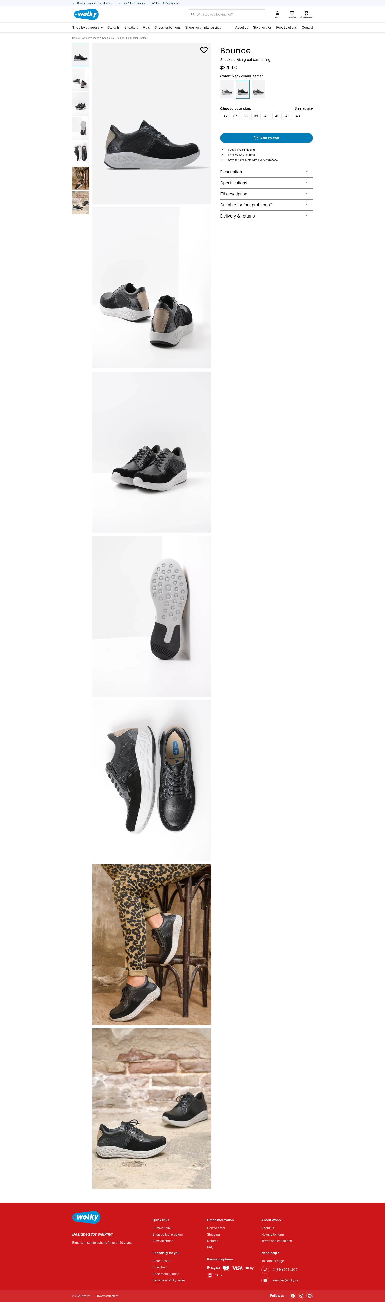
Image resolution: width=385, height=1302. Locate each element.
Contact (307, 27)
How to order (216, 1228)
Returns (212, 1241)
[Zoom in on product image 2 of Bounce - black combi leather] (151, 287)
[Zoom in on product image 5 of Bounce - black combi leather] (151, 780)
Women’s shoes (90, 38)
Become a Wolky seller (168, 1280)
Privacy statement (106, 1295)
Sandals (114, 27)
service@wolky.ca (285, 1280)
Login (277, 17)
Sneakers (131, 27)
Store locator (262, 27)
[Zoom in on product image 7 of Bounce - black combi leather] (151, 1108)
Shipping (213, 1234)
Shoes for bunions (167, 27)
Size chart (159, 1267)
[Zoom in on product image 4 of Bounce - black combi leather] (151, 616)
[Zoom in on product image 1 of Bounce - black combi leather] (151, 123)
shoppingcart (306, 17)
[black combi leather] (243, 89)
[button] (204, 49)
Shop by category (85, 27)
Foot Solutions (286, 27)
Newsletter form (272, 1234)
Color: (241, 76)
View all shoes (162, 1241)
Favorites (292, 17)
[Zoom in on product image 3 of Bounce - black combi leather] (151, 452)
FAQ (210, 1247)
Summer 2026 (162, 1228)
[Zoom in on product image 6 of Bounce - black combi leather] (151, 944)
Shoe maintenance (165, 1274)
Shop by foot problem (167, 1234)
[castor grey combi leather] (258, 89)
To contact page (272, 1261)
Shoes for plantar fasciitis (203, 27)
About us (241, 27)
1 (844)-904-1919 (285, 1270)
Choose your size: (235, 109)
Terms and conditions (276, 1241)
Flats (146, 27)
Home (75, 38)
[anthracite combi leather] (227, 89)
